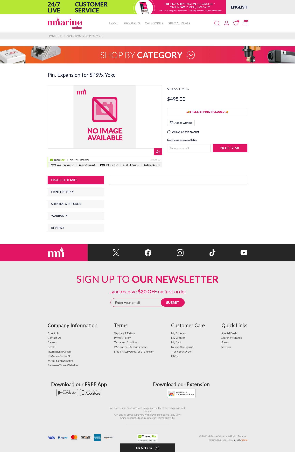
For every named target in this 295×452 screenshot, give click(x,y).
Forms (225, 342)
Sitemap (226, 346)
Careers (52, 342)
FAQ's (174, 356)
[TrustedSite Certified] (147, 438)
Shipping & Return (124, 333)
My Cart (176, 342)
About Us (53, 333)
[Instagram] (167, 252)
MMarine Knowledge (60, 360)
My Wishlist (178, 337)
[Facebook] (135, 252)
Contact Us (54, 337)
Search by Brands (231, 337)
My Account (178, 333)
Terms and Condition (126, 342)
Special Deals (229, 333)
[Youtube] (231, 252)
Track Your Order (181, 351)
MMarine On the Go (59, 356)
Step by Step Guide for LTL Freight (134, 351)
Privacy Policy (122, 337)
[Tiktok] (199, 252)
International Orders (60, 351)
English (239, 7)
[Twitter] (104, 252)
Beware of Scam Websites (63, 365)
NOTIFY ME (230, 148)
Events (51, 346)
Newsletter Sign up (182, 346)
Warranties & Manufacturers (131, 346)
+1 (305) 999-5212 (197, 7)
